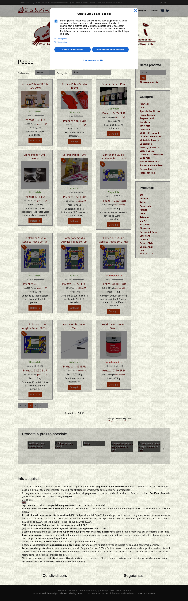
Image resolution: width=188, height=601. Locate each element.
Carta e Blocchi (148, 169)
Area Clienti (115, 590)
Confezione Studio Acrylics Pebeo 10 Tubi (66, 446)
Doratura (145, 122)
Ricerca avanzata (149, 82)
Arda (142, 213)
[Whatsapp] (169, 2)
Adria (143, 202)
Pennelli (144, 103)
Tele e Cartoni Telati (150, 161)
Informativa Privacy (88, 590)
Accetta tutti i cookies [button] (72, 49)
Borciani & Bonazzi (150, 232)
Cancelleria (146, 143)
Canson (144, 239)
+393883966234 (40, 3)
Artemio (144, 217)
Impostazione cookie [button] (94, 60)
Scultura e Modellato (151, 165)
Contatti (154, 10)
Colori (143, 107)
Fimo (31, 442)
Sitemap (104, 590)
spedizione (40, 124)
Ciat (142, 250)
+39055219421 (25, 3)
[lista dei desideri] (167, 10)
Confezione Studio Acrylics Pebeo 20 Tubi (94, 446)
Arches (143, 209)
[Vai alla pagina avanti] (39, 405)
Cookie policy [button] (62, 39)
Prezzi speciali (147, 172)
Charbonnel (146, 246)
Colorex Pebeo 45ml (74, 154)
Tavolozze (145, 125)
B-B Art (143, 220)
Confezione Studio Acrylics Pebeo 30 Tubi (121, 446)
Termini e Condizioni (67, 590)
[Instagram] (165, 2)
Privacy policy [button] (62, 42)
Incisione (145, 129)
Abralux (144, 198)
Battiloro (145, 224)
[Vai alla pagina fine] (45, 405)
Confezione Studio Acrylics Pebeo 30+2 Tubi (149, 446)
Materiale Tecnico (149, 140)
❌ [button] (136, 11)
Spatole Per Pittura (150, 111)
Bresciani (145, 235)
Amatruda (145, 206)
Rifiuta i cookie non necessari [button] (110, 49)
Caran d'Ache (147, 243)
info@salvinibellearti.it (59, 3)
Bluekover (145, 228)
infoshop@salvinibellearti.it (123, 593)
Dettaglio (35, 140)
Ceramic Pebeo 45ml (114, 84)
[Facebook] (161, 2)
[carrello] (162, 10)
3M (141, 194)
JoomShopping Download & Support (118, 421)
